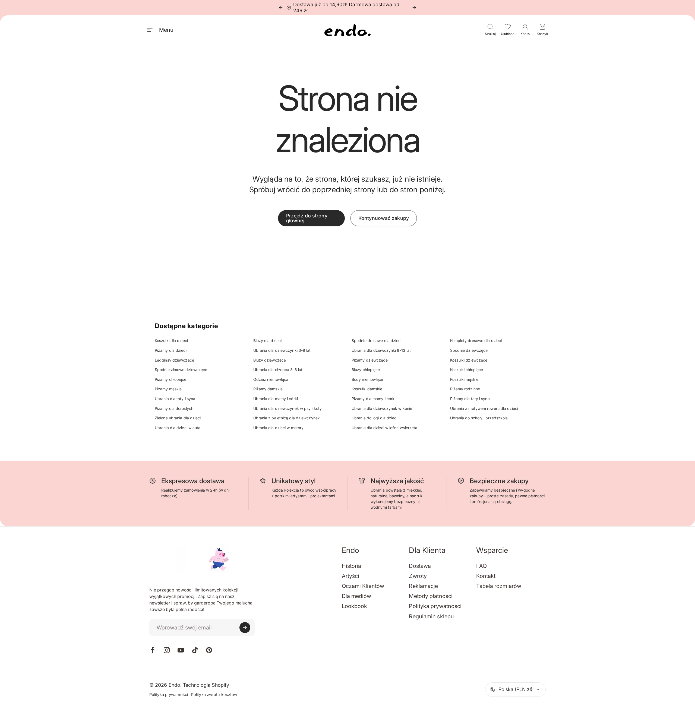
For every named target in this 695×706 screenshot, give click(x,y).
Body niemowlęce (367, 379)
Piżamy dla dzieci (171, 350)
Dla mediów (356, 596)
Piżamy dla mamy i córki (373, 398)
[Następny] (414, 7)
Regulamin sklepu (431, 616)
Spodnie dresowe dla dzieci (377, 340)
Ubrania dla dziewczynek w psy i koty (287, 408)
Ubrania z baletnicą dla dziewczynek (286, 418)
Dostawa (420, 566)
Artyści (350, 576)
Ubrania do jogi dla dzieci (374, 418)
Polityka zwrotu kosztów (214, 694)
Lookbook (354, 606)
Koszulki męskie (464, 379)
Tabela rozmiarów (498, 586)
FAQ (481, 566)
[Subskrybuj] (244, 627)
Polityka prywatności (435, 606)
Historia (351, 566)
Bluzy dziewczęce (269, 360)
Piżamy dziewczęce (370, 360)
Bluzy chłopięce (366, 369)
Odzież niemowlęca (271, 379)
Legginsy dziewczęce (174, 360)
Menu (166, 30)
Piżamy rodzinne (465, 389)
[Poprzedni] (281, 7)
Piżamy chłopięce (171, 379)
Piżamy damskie (268, 389)
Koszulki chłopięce (466, 369)
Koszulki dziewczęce (469, 360)
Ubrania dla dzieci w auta (178, 427)
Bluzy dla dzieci (267, 340)
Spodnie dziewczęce (469, 350)
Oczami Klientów (363, 586)
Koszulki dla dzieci (171, 340)
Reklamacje (423, 586)
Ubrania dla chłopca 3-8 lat (278, 369)
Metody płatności (431, 596)
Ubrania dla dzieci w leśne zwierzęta (385, 427)
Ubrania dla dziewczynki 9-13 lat (381, 350)
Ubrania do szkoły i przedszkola (479, 418)
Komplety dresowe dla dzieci (476, 340)
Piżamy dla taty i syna (470, 398)
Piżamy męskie (168, 389)
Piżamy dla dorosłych (174, 408)
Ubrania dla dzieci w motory (278, 427)
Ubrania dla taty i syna (175, 398)
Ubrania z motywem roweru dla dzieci (484, 408)
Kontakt (485, 576)
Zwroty (418, 576)
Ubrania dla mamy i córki (275, 398)
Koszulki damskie (367, 389)
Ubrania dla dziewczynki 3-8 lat (282, 350)
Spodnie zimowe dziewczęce (181, 369)
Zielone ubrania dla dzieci (178, 418)
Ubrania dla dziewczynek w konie (382, 408)
